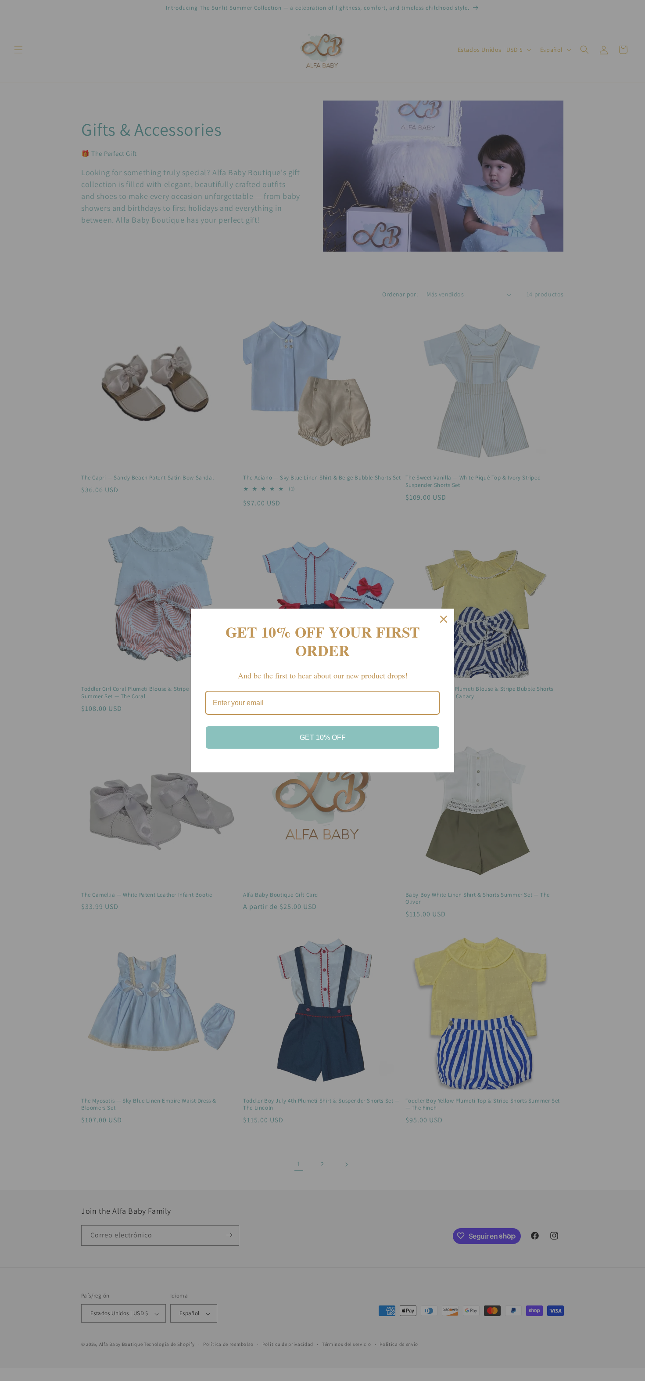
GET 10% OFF (323, 737)
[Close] (443, 619)
